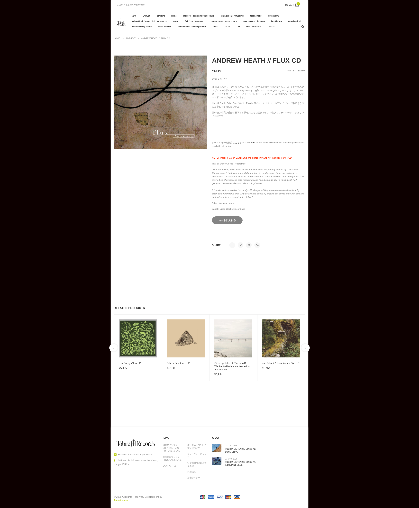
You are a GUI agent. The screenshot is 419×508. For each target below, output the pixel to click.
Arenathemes (121, 500)
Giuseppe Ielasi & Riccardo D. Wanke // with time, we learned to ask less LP (231, 366)
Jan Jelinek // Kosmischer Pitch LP (281, 363)
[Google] (257, 245)
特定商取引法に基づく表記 (197, 464)
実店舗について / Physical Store (172, 458)
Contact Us (169, 466)
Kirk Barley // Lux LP (130, 363)
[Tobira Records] (121, 21)
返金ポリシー (193, 477)
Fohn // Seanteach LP (178, 363)
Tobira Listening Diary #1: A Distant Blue (240, 463)
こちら (238, 142)
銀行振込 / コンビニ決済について (196, 446)
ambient (131, 38)
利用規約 (191, 471)
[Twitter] (240, 245)
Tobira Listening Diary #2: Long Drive (240, 450)
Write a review (296, 70)
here (253, 142)
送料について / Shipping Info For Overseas (171, 448)
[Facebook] (232, 245)
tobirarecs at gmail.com (140, 454)
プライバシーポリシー (197, 455)
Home (117, 38)
